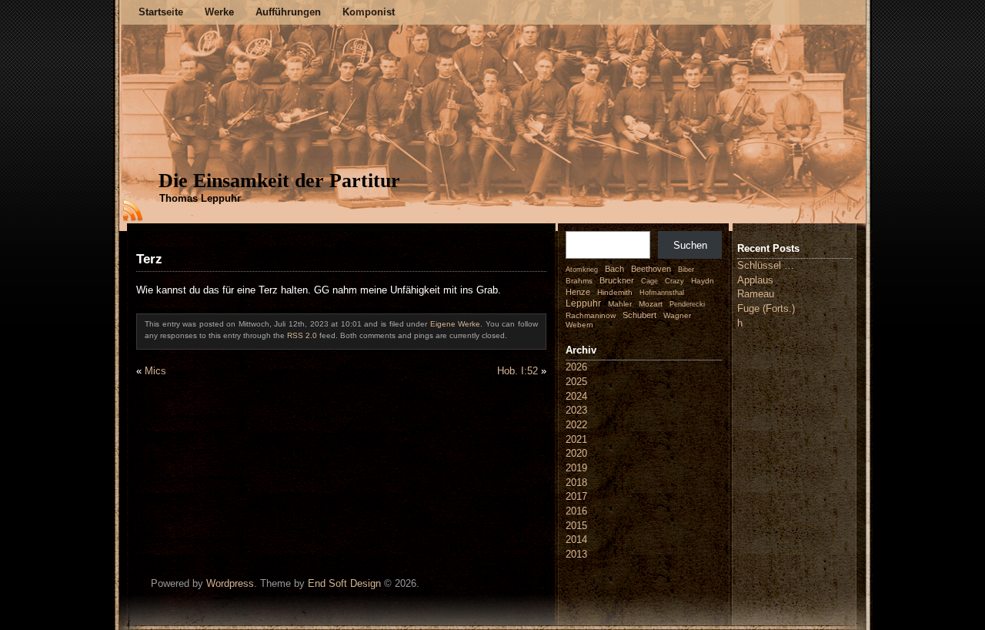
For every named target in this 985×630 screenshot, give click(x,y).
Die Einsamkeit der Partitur (279, 180)
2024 (576, 396)
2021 (576, 439)
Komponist (368, 12)
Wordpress (230, 583)
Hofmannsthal (661, 293)
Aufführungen (288, 12)
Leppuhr (583, 303)
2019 (576, 468)
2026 (576, 367)
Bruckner (616, 280)
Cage (649, 281)
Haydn (702, 280)
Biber (686, 269)
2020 (576, 453)
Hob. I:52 (517, 371)
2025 (576, 381)
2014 (576, 539)
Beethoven (651, 268)
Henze (578, 292)
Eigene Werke (455, 324)
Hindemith (615, 292)
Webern (579, 324)
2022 (576, 425)
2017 (576, 496)
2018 (576, 482)
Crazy (674, 281)
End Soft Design (344, 583)
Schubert (639, 315)
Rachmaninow (591, 315)
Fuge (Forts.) (766, 308)
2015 (576, 525)
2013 (576, 554)
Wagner (677, 315)
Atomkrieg (582, 269)
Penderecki (687, 304)
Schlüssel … (765, 265)
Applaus (755, 280)
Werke (219, 12)
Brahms (579, 280)
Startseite (161, 12)
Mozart (651, 304)
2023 (576, 410)
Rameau (755, 294)
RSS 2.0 (302, 335)
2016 (576, 511)
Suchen (690, 245)
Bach (614, 268)
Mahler (620, 304)
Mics (155, 371)
